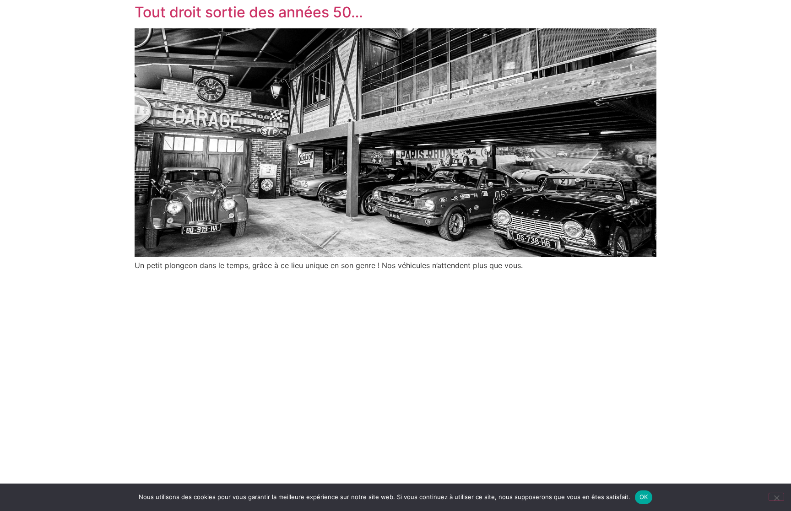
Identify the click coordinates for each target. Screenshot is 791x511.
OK (643, 496)
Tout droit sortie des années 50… (249, 12)
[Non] (776, 497)
